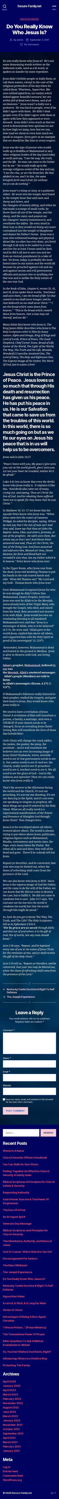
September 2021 (13, 1433)
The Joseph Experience (17, 1272)
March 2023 (10, 1394)
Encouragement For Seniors (20, 1258)
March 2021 (10, 1442)
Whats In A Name (13, 1150)
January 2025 (11, 1385)
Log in (6, 1467)
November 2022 (13, 1403)
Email (6, 1072)
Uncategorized (29, 19)
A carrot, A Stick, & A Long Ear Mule (24, 1303)
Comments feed (13, 1475)
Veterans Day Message (17, 1223)
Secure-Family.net (29, 6)
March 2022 (10, 1416)
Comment (9, 1030)
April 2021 (9, 1437)
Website (7, 1085)
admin (20, 39)
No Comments (31, 44)
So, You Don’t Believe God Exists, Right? (27, 1351)
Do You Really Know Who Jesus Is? (24, 1278)
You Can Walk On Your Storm (20, 1164)
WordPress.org (12, 1480)
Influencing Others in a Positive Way (25, 1358)
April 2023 (9, 1390)
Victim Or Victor (13, 1309)
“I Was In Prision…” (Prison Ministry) (24, 1327)
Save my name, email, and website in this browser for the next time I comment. (29, 1100)
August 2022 (11, 1407)
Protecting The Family (16, 1365)
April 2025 (9, 1381)
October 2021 (11, 1429)
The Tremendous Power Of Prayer (24, 1334)
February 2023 (12, 1398)
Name (7, 1058)
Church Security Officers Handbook (25, 1157)
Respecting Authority (16, 1192)
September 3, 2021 (39, 39)
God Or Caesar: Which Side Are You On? (27, 1251)
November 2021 (13, 1424)
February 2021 (12, 1446)
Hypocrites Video (13, 1296)
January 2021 (11, 1450)
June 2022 (9, 1411)
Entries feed (10, 1471)
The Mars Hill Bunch (15, 1265)
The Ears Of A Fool (14, 1210)
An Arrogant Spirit (14, 1216)
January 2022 (11, 1420)
